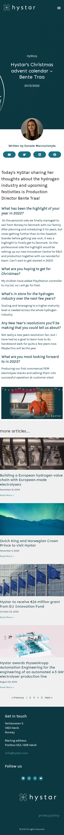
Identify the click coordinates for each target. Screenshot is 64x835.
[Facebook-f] (35, 778)
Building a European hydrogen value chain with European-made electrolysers (31, 480)
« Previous (17, 697)
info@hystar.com (16, 753)
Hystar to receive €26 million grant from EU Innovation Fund (30, 604)
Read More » (7, 495)
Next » (49, 697)
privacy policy (49, 815)
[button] (59, 8)
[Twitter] (41, 778)
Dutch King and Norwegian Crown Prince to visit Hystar (29, 543)
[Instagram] (29, 778)
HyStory (32, 56)
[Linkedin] (23, 778)
